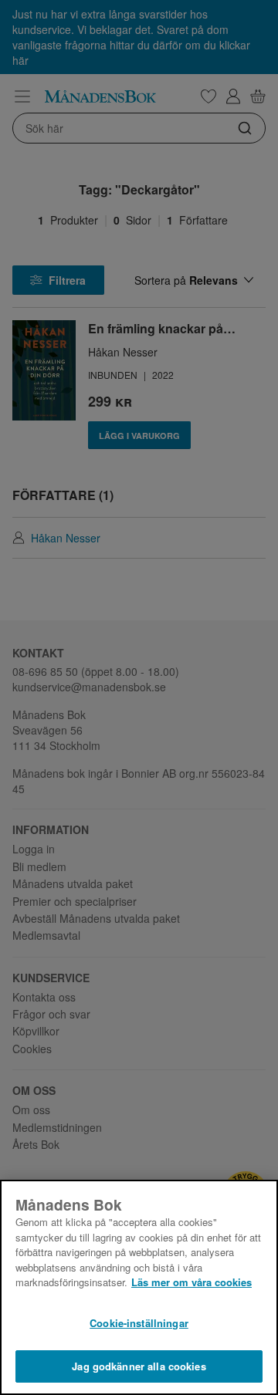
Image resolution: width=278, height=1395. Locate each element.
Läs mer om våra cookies (191, 1282)
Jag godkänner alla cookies (138, 1366)
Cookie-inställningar (139, 1323)
